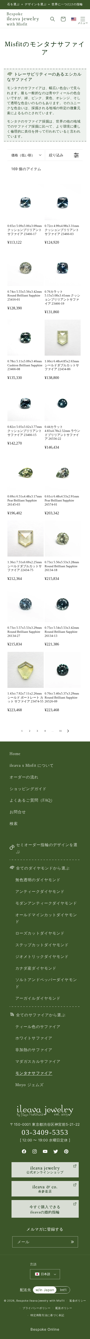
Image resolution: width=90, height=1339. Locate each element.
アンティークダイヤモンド (40, 891)
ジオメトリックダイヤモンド (42, 956)
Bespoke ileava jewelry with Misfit (40, 1300)
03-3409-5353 (45, 1132)
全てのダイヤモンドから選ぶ (43, 868)
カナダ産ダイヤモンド (35, 968)
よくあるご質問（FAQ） (32, 800)
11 (60, 731)
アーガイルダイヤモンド (37, 998)
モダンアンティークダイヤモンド (46, 903)
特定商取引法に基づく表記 (47, 1315)
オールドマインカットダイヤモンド (46, 918)
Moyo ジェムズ (29, 1084)
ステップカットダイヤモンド (42, 944)
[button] (52, 19)
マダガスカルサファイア (37, 1061)
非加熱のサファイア (33, 1049)
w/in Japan (45, 1290)
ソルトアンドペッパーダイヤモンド (46, 983)
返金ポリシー (77, 1300)
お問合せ (18, 811)
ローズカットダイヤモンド (40, 933)
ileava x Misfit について (32, 765)
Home (15, 753)
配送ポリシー (63, 1308)
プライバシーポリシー (37, 1308)
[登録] (72, 1241)
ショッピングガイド (28, 788)
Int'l (63, 1290)
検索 (14, 823)
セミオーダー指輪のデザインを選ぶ (47, 848)
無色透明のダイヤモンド (37, 879)
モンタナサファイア (33, 1073)
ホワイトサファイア (33, 1038)
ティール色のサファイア (37, 1026)
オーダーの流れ (24, 777)
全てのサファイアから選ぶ (40, 1014)
